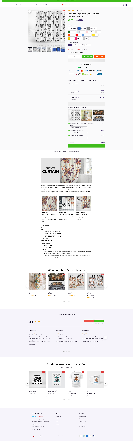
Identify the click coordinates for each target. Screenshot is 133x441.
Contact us (58, 416)
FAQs (57, 421)
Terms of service (83, 418)
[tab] (65, 301)
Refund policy (82, 426)
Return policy (82, 424)
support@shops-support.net (39, 426)
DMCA (57, 424)
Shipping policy (82, 421)
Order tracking (59, 418)
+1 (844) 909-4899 (36, 425)
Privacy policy (82, 416)
